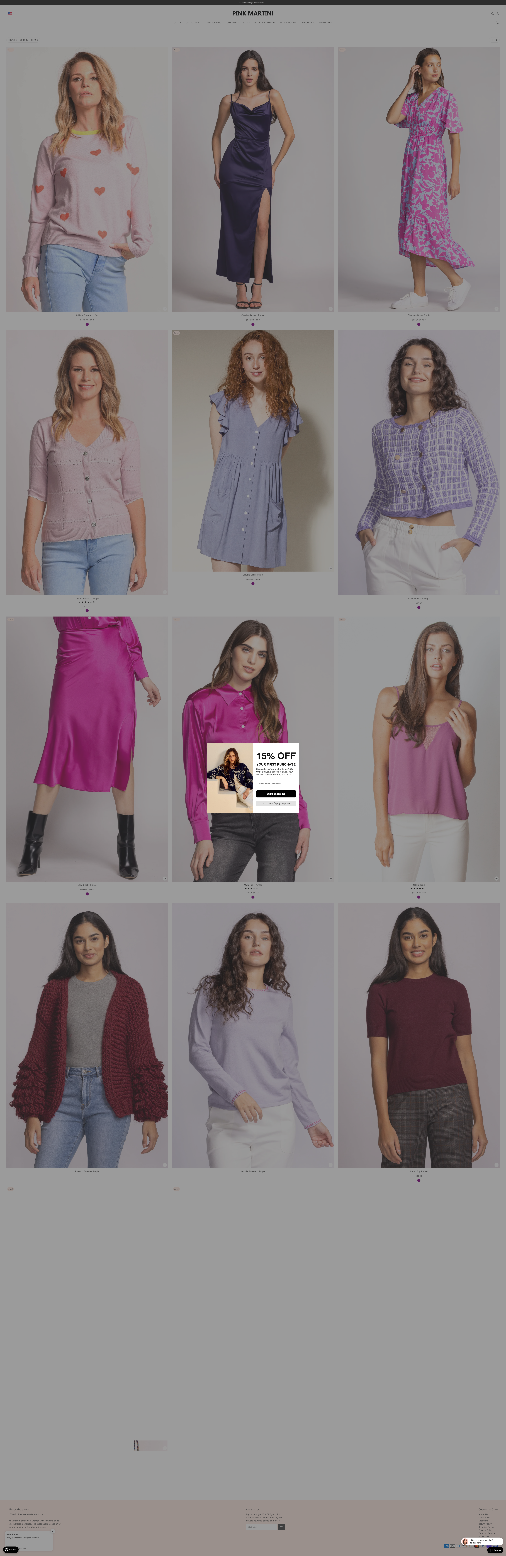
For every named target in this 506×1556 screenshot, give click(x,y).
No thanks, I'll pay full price (276, 803)
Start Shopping (276, 793)
